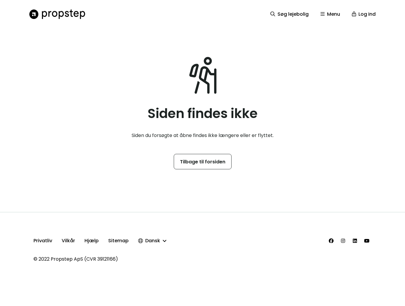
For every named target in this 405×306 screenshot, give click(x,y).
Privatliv (43, 240)
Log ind (367, 14)
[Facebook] (331, 241)
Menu (333, 14)
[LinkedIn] (355, 241)
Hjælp (91, 240)
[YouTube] (366, 241)
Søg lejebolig (293, 14)
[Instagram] (343, 241)
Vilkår (68, 240)
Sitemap (118, 240)
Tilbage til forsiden (202, 161)
